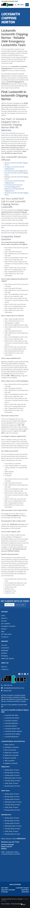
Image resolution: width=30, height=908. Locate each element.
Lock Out (4, 645)
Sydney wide (7, 690)
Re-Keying (4, 656)
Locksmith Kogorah (11, 726)
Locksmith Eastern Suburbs (13, 731)
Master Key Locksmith (11, 755)
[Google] (28, 674)
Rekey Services (9, 744)
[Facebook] (19, 674)
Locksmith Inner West (11, 715)
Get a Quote (9, 605)
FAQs (2, 631)
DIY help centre (15, 231)
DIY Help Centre (6, 634)
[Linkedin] (25, 674)
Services (4, 621)
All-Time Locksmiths (9, 133)
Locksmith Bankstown (11, 736)
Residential (4, 650)
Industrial (4, 653)
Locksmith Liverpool (11, 720)
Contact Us (4, 637)
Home (3, 615)
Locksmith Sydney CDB (12, 728)
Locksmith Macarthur (11, 723)
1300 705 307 (7, 685)
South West (25, 890)
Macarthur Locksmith (8, 890)
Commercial (5, 648)
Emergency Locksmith (8, 626)
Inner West (4, 888)
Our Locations (5, 623)
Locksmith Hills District (12, 718)
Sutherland (25, 892)
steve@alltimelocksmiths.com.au (13, 688)
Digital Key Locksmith (11, 752)
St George (4, 892)
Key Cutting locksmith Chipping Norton (16, 171)
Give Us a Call (19, 605)
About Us (4, 618)
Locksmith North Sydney (12, 734)
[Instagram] (22, 674)
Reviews (3, 629)
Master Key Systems (7, 658)
